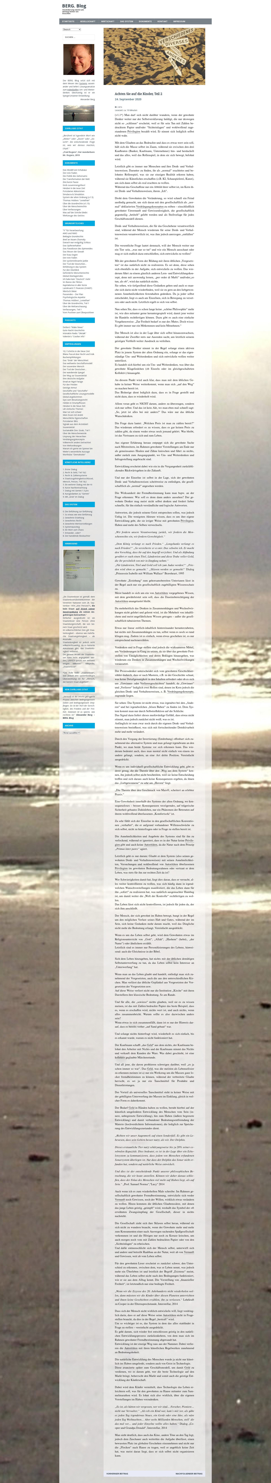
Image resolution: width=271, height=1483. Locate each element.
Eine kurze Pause (70, 182)
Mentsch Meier (70, 291)
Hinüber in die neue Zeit (74, 188)
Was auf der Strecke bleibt (75, 212)
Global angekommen (72, 396)
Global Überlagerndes (73, 276)
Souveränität (69, 427)
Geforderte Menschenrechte (76, 273)
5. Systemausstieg (71, 526)
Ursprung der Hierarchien (74, 436)
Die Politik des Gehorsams (75, 176)
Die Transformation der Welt (76, 179)
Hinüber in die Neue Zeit (74, 406)
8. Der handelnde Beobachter (76, 535)
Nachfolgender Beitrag (189, 1473)
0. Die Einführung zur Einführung (77, 511)
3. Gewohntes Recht (72, 520)
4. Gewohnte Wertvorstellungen (77, 523)
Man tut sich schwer (72, 412)
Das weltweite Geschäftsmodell (77, 363)
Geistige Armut (70, 387)
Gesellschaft (87, 21)
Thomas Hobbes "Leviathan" (76, 200)
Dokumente (145, 21)
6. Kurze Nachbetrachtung (75, 487)
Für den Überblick (71, 270)
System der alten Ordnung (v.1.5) (78, 197)
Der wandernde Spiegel (74, 372)
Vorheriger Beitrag (117, 1473)
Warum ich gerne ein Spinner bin (78, 448)
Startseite (68, 21)
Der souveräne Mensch (73, 366)
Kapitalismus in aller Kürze (75, 285)
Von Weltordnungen (72, 445)
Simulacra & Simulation (73, 194)
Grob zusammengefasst (74, 185)
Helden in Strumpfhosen (74, 403)
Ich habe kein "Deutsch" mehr (76, 279)
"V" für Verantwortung (73, 230)
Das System (126, 21)
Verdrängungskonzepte (74, 439)
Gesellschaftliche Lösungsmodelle (78, 393)
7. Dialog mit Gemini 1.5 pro (76, 490)
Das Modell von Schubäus (75, 170)
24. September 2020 (128, 99)
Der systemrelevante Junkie (75, 260)
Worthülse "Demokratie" (74, 454)
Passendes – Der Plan (73, 294)
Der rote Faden (70, 173)
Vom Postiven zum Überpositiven (78, 312)
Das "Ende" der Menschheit (75, 360)
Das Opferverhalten (72, 245)
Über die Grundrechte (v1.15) (76, 203)
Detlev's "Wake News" (73, 327)
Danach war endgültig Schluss (77, 242)
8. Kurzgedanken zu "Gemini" (76, 493)
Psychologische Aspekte (74, 297)
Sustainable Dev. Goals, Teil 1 (76, 430)
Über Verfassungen (72, 209)
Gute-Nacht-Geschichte (74, 330)
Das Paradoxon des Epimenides (78, 248)
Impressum (179, 21)
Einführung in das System (74, 266)
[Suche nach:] (79, 37)
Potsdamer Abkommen (74, 191)
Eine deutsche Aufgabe (73, 378)
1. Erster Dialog (70, 469)
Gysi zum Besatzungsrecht (75, 399)
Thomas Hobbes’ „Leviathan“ (76, 300)
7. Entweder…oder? (72, 533)
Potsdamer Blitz (70, 421)
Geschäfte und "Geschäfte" (75, 390)
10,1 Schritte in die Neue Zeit (76, 351)
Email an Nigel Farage (73, 381)
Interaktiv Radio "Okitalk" (74, 333)
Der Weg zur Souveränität (75, 375)
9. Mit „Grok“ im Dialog (73, 496)
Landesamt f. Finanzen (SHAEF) (77, 288)
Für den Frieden (70, 384)
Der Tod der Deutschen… (75, 264)
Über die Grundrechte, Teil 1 (76, 303)
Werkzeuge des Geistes (74, 215)
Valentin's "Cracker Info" (74, 336)
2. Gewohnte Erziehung (73, 517)
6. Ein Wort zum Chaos (73, 529)
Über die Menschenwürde (75, 433)
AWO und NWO (70, 233)
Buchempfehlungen (72, 357)
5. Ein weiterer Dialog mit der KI (77, 484)
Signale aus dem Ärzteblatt (75, 424)
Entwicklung (83, 95)
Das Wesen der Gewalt (73, 251)
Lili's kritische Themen (73, 409)
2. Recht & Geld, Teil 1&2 (74, 472)
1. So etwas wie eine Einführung (77, 514)
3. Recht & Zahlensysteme (75, 475)
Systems (83, 83)
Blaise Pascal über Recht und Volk (78, 354)
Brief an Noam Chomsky (74, 239)
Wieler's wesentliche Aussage (76, 451)
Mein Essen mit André (73, 415)
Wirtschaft (107, 21)
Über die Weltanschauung (75, 306)
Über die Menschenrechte (75, 206)
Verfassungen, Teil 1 (72, 309)
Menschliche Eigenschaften (75, 418)
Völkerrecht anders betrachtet (77, 442)
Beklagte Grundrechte (73, 236)
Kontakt (163, 21)
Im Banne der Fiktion (72, 282)
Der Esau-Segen (70, 254)
